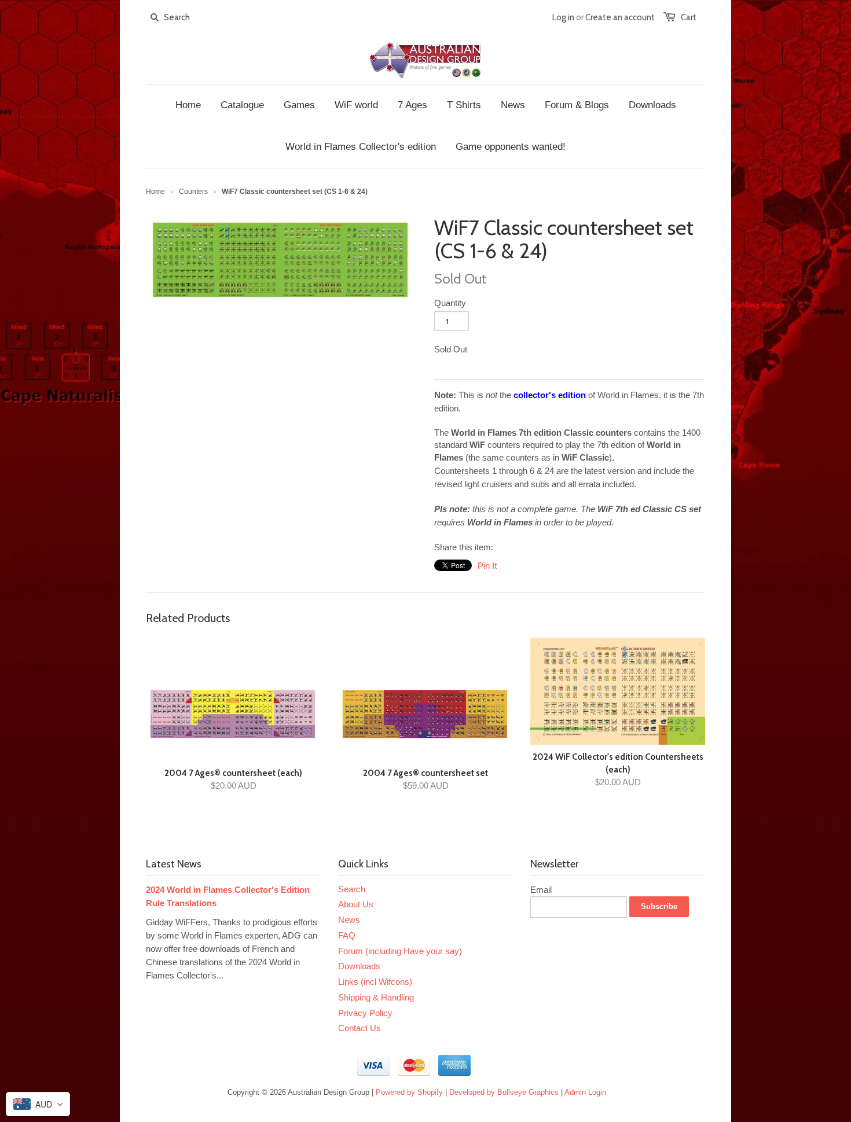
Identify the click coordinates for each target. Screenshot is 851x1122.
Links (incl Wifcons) (375, 982)
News (349, 920)
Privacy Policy (365, 1013)
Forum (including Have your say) (400, 951)
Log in (563, 17)
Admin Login (585, 1092)
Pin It (487, 566)
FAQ (346, 935)
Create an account (620, 17)
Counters (193, 191)
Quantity (450, 303)
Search (351, 889)
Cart (688, 17)
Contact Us (359, 1028)
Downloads (359, 966)
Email (541, 890)
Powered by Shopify (409, 1092)
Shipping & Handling (376, 997)
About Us (355, 904)
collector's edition (549, 395)
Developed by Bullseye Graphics (504, 1092)
